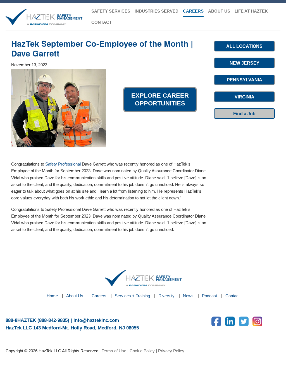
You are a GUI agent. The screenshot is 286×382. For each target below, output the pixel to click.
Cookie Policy (142, 350)
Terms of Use (114, 350)
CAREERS (193, 11)
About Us (74, 295)
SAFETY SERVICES (110, 11)
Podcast (209, 295)
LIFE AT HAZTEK (251, 11)
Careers (99, 295)
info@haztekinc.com (96, 320)
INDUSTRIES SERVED (156, 11)
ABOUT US (219, 11)
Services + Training (132, 295)
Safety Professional (63, 164)
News (188, 295)
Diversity (166, 295)
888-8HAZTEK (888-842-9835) (37, 320)
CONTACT (101, 22)
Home (52, 295)
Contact (232, 295)
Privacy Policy (171, 350)
